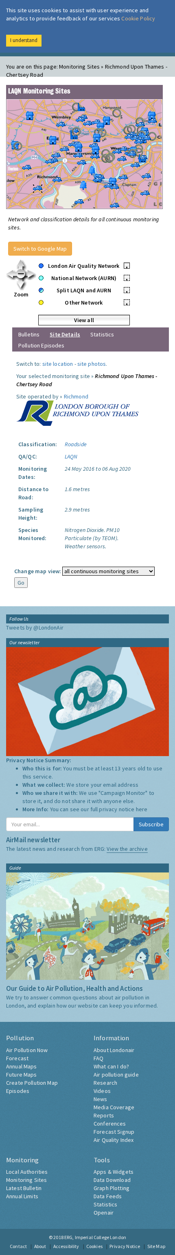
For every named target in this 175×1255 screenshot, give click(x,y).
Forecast (17, 1058)
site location (57, 363)
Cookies (94, 1246)
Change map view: (37, 571)
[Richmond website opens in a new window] (77, 412)
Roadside (76, 444)
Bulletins (28, 334)
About (40, 1246)
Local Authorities (27, 1171)
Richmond (76, 396)
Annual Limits (22, 1196)
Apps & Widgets (113, 1171)
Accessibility (66, 1246)
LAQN (71, 456)
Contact (18, 1246)
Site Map (156, 1246)
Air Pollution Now (27, 1050)
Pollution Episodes (41, 345)
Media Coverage (114, 1107)
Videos (102, 1091)
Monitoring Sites (26, 1180)
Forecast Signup (114, 1131)
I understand (23, 40)
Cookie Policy (138, 18)
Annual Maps (21, 1066)
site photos (91, 363)
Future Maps (21, 1074)
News (100, 1099)
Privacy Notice (124, 1246)
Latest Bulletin (24, 1188)
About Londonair (114, 1050)
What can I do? (111, 1066)
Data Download (112, 1180)
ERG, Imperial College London (95, 1237)
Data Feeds (108, 1196)
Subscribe (151, 824)
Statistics (102, 334)
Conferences (110, 1123)
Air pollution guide (116, 1074)
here (142, 809)
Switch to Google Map (40, 248)
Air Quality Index (113, 1140)
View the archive (127, 848)
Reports (104, 1115)
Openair (104, 1212)
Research (105, 1082)
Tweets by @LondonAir (34, 627)
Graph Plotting (111, 1188)
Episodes (17, 1091)
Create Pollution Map (32, 1082)
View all (84, 320)
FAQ (98, 1058)
